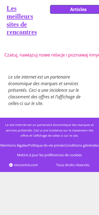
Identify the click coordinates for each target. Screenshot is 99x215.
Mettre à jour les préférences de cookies (49, 154)
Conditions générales (81, 145)
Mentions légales (14, 145)
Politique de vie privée (46, 145)
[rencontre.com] (3, 21)
